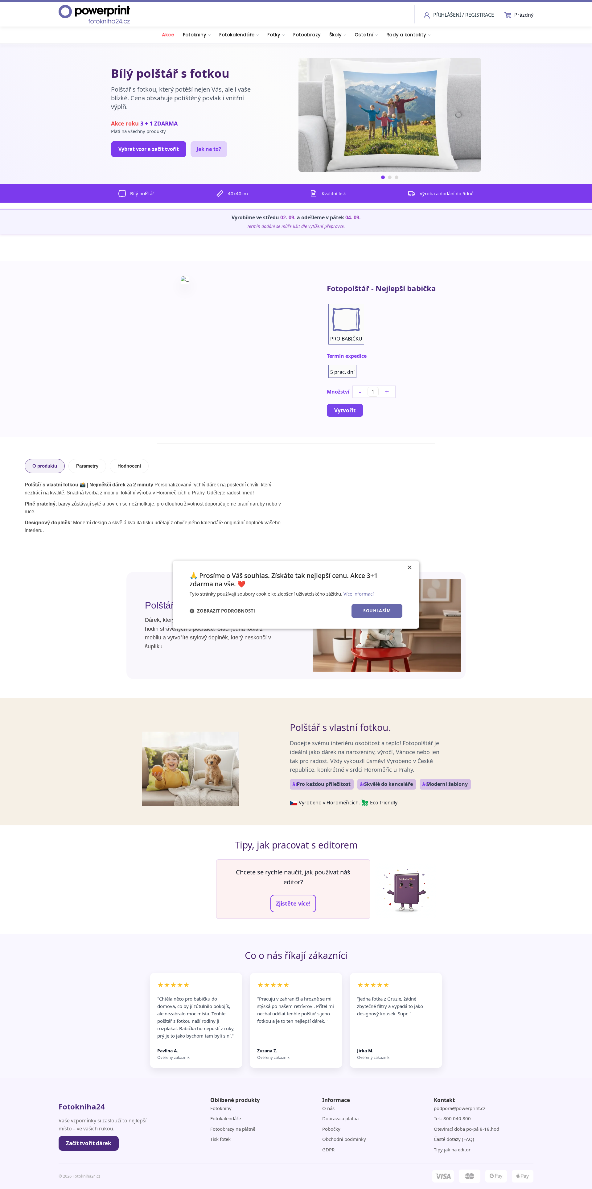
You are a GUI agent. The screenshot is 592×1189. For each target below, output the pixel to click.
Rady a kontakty (406, 34)
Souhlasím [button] (377, 610)
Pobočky (331, 1129)
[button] (222, 611)
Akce (168, 34)
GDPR (328, 1149)
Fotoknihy (194, 34)
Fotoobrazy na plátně (232, 1129)
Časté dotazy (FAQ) (454, 1139)
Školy (335, 34)
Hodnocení (129, 466)
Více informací (358, 594)
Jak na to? (209, 149)
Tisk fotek (220, 1139)
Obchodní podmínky (344, 1139)
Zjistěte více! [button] (293, 903)
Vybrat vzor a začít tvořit (148, 149)
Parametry (87, 466)
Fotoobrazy (307, 34)
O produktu (44, 466)
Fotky (273, 34)
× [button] (409, 567)
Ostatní (364, 34)
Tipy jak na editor (452, 1149)
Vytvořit (345, 410)
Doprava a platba (340, 1118)
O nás (328, 1108)
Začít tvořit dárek (88, 1143)
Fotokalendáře (236, 34)
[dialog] (296, 594)
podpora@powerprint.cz (459, 1108)
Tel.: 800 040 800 (452, 1118)
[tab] (383, 177)
